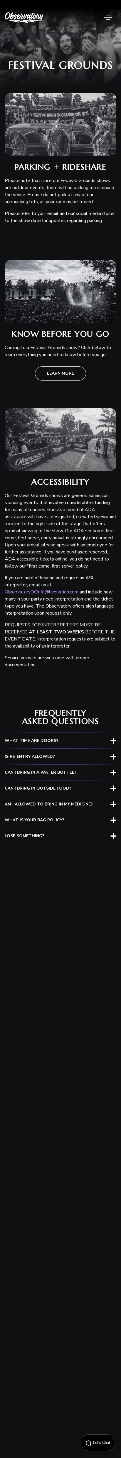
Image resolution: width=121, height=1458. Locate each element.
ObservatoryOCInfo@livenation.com (41, 592)
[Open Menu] (108, 18)
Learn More (60, 373)
